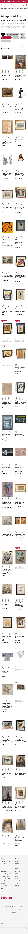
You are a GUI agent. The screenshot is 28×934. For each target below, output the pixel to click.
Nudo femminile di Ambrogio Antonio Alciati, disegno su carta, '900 (6, 141)
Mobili (2, 8)
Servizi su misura (5, 883)
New (5, 4)
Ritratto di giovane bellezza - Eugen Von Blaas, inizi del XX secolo (20, 241)
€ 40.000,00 (18, 843)
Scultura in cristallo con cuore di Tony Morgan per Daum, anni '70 (20, 668)
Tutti (3, 34)
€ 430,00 (18, 145)
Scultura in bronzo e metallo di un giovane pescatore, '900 (20, 108)
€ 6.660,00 (4, 540)
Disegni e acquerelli (13, 12)
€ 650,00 (18, 406)
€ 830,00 (4, 744)
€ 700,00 (4, 146)
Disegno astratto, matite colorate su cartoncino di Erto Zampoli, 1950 (19, 469)
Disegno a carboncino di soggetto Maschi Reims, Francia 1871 (20, 806)
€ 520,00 (4, 245)
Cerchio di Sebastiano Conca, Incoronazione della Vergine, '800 (20, 75)
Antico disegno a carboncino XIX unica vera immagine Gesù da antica (7, 571)
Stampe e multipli (5, 41)
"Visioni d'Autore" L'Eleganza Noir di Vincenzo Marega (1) (7, 806)
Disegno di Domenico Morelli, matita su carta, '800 (20, 502)
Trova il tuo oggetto (6, 878)
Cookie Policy (14, 912)
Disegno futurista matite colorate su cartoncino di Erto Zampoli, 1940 (6, 503)
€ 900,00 (4, 676)
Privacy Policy (20, 909)
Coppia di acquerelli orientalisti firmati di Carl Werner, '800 (20, 536)
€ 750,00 (18, 373)
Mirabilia (25, 8)
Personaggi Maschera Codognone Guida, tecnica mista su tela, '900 (20, 568)
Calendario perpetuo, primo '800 (20, 140)
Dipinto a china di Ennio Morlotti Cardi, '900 (7, 773)
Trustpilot (16, 897)
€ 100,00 (4, 843)
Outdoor (21, 8)
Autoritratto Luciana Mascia (7, 838)
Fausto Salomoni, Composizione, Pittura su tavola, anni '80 (20, 436)
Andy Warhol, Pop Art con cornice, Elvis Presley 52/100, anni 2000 (7, 310)
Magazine (3, 891)
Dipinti (22, 34)
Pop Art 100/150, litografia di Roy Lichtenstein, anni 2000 (7, 365)
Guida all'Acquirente (6, 874)
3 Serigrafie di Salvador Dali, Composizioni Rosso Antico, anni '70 (7, 672)
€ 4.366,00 (18, 246)
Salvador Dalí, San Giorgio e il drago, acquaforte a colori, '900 (7, 638)
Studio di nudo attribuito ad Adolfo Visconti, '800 (20, 701)
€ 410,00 (18, 506)
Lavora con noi (18, 866)
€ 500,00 (23, 473)
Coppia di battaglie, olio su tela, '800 (7, 74)
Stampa (17, 863)
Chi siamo (17, 861)
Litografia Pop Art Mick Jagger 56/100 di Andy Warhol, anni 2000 (21, 402)
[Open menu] (2, 5)
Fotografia (16, 37)
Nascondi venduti (22, 46)
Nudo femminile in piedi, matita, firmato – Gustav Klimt (21, 839)
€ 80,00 (8, 843)
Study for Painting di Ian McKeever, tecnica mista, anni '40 (7, 276)
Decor (9, 8)
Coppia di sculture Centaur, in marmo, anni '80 (6, 174)
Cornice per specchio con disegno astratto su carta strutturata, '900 (21, 740)
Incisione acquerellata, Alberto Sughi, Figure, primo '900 (7, 207)
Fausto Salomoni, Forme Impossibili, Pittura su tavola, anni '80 (7, 469)
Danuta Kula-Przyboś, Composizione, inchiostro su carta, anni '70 (7, 403)
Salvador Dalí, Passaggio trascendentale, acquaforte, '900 (19, 605)
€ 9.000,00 (5, 79)
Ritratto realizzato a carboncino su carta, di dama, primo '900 (21, 773)
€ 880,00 (4, 777)
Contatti (17, 868)
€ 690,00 (4, 315)
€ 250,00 (18, 112)
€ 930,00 (18, 744)
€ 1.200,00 (5, 280)
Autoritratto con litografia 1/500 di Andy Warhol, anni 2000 (19, 208)
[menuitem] (5, 47)
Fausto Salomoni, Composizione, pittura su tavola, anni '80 (7, 436)
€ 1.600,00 (4, 810)
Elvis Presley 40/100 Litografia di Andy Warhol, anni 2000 (20, 340)
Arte (18, 8)
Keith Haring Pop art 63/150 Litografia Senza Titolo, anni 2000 (7, 341)
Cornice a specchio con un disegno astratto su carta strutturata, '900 (7, 740)
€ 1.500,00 (18, 609)
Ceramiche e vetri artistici (12, 34)
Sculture (23, 37)
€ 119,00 (4, 608)
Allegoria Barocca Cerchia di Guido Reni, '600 (7, 536)
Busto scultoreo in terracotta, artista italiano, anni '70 (19, 174)
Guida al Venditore (5, 876)
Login (23, 5)
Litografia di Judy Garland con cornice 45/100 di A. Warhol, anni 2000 (20, 638)
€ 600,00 (18, 212)
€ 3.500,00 (18, 540)
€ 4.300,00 (18, 79)
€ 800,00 (17, 473)
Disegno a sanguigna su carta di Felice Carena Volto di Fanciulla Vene (20, 369)
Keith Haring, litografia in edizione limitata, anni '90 (7, 241)
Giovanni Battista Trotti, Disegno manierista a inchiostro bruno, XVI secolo (7, 705)
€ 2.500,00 (5, 112)
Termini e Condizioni (9, 909)
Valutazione (4, 885)
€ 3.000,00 (4, 709)
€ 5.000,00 (5, 178)
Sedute (5, 8)
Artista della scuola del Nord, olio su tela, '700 (7, 107)
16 (13, 851)
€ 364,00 (9, 245)
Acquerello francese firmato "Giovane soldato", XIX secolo (20, 310)
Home (2, 12)
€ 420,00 (18, 777)
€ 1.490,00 (18, 314)
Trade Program (5, 880)
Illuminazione (13, 8)
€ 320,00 (18, 810)
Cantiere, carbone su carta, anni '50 (7, 603)
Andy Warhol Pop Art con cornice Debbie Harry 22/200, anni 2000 (20, 277)
